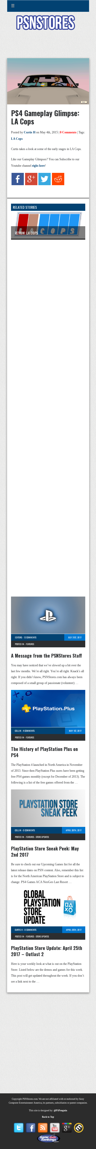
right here (38, 165)
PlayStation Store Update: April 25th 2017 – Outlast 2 (46, 951)
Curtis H (29, 132)
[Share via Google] (31, 184)
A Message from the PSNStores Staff (46, 655)
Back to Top (48, 1117)
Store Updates (42, 837)
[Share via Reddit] (58, 184)
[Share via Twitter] (44, 184)
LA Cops (17, 139)
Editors (18, 637)
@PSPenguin (60, 1110)
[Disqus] (48, 311)
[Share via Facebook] (18, 184)
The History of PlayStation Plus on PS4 (44, 752)
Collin (18, 730)
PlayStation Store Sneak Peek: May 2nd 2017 (45, 851)
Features (30, 644)
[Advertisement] (48, 47)
